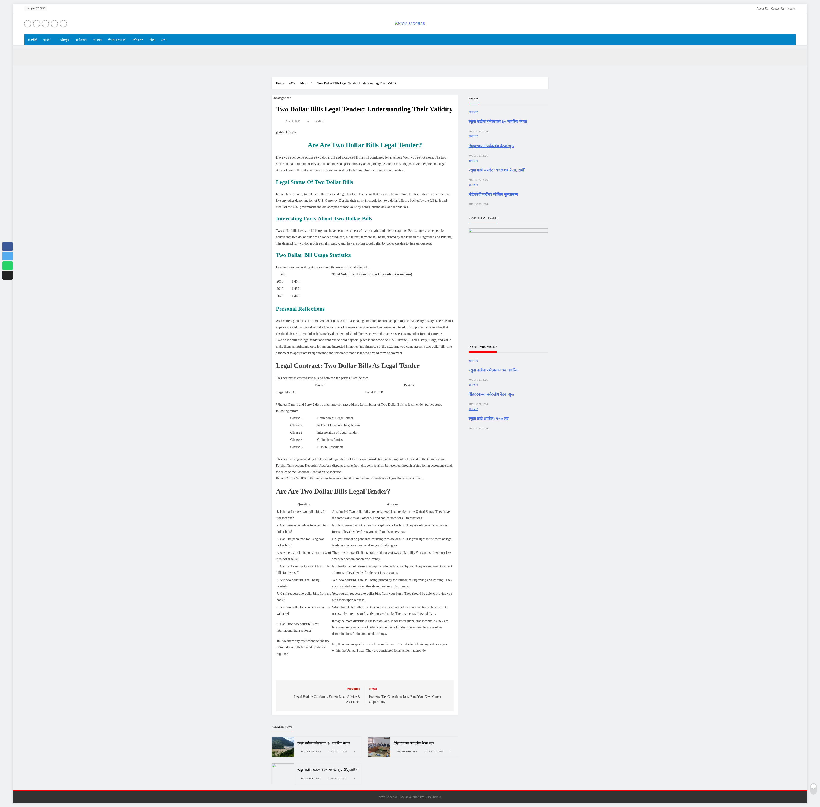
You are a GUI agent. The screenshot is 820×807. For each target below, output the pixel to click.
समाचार (97, 39)
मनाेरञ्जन (137, 39)
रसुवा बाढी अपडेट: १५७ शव (488, 418)
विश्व (152, 39)
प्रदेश (46, 39)
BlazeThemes (433, 796)
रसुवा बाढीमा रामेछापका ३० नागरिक (493, 370)
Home (791, 8)
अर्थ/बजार (81, 39)
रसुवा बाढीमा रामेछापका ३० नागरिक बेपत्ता (323, 743)
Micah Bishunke (311, 751)
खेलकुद (64, 39)
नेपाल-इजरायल (116, 39)
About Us (762, 8)
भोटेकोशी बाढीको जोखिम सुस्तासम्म (493, 194)
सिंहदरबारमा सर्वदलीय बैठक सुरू (414, 743)
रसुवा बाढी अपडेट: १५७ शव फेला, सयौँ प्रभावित (327, 770)
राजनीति (32, 39)
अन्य (163, 39)
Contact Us (777, 8)
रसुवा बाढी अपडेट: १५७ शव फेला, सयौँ (496, 170)
